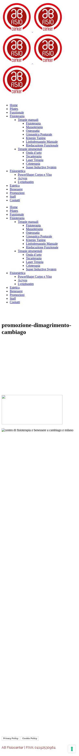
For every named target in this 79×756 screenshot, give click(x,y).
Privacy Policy (10, 738)
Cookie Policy (29, 738)
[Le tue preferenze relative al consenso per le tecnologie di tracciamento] (72, 749)
